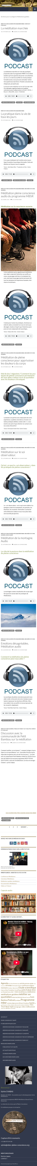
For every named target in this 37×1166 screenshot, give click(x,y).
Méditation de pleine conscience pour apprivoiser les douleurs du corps (17, 360)
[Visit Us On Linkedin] (15, 843)
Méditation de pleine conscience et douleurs (15, 1027)
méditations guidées (19, 180)
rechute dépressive (13, 1003)
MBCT (12, 992)
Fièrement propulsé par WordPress (9, 1163)
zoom (13, 1008)
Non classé (9, 535)
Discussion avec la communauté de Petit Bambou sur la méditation (16, 736)
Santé (31, 1003)
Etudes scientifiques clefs (8, 1023)
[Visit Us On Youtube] (18, 843)
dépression (15, 988)
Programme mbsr (29, 102)
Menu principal (35, 9)
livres (9, 992)
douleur (10, 988)
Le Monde (4, 992)
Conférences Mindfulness (8, 876)
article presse (24, 983)
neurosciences (17, 997)
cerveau (8, 985)
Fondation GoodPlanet (15, 990)
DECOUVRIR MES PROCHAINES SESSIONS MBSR (21, 813)
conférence (26, 985)
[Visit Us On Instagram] (26, 843)
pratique (17, 1000)
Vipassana (3, 1008)
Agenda (4, 983)
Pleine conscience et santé (8, 1020)
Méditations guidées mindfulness (10, 881)
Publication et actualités (10, 1047)
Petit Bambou (6, 820)
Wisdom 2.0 (9, 1008)
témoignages (17, 1007)
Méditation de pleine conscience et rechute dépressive (18, 1037)
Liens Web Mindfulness (9, 1060)
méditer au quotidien (8, 102)
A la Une (10, 983)
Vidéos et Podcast (6, 886)
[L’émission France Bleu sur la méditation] (18, 858)
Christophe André (16, 985)
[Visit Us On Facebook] (11, 843)
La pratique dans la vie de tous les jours (16, 115)
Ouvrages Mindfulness (9, 1053)
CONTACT (4, 1158)
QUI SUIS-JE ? (4, 1017)
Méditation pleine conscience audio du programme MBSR (18, 194)
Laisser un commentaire (20, 31)
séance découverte (16, 1005)
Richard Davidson (24, 1003)
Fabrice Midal (4, 990)
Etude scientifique (27, 987)
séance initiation (25, 1005)
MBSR (16, 992)
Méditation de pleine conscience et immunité (15, 1030)
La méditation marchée (14, 28)
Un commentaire (18, 120)
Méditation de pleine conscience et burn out (15, 1040)
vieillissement (30, 1007)
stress (9, 1005)
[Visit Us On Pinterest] (22, 843)
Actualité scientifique (9, 1050)
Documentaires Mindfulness (9, 883)
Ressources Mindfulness (8, 1043)
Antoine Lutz (16, 983)
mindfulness (22, 992)
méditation (31, 992)
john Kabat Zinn (6, 180)
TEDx (31, 1005)
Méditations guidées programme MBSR (12, 23)
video (24, 1007)
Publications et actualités (22, 728)
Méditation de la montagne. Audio (17, 539)
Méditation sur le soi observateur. (13, 453)
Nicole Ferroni (26, 997)
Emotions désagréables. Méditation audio (15, 645)
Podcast (19, 102)
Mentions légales (6, 1156)
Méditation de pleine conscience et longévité (16, 1033)
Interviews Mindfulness (7, 879)
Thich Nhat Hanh (7, 1007)
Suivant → (24, 827)
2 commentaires (18, 366)
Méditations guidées (7, 728)
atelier (32, 983)
